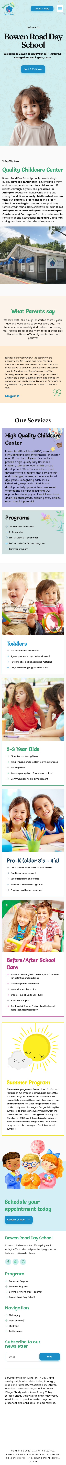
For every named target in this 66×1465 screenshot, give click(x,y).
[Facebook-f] (8, 1262)
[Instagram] (16, 1262)
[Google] (23, 1262)
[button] (60, 8)
